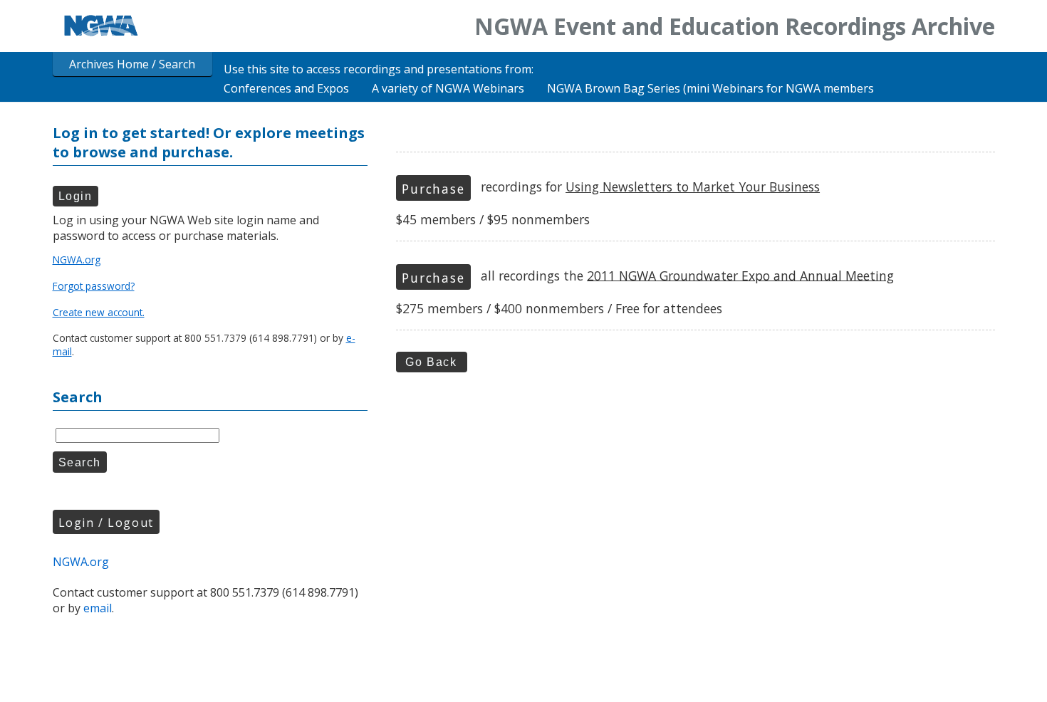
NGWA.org (76, 259)
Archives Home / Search (132, 64)
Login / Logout (106, 522)
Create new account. (99, 312)
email (97, 608)
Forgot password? (94, 286)
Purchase (433, 188)
